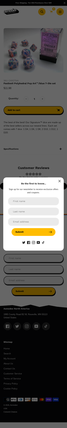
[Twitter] (23, 242)
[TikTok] (43, 242)
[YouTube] (38, 242)
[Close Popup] (60, 181)
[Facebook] (28, 242)
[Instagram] (33, 242)
